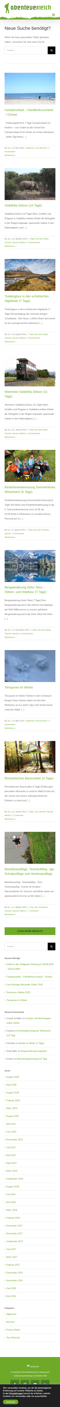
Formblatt (38, 1376)
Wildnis (23, 242)
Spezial (15, 242)
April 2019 (11, 1163)
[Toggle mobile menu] (53, 14)
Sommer (8, 242)
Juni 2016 (11, 1288)
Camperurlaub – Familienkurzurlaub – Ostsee (29, 976)
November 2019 (14, 1139)
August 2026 (12, 1077)
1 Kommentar (18, 533)
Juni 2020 (11, 1131)
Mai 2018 (11, 1202)
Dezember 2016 (14, 1272)
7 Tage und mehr (36, 239)
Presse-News (41, 721)
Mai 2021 (11, 1124)
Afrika (46, 239)
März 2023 (11, 1108)
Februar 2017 (13, 1264)
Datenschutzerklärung (23, 1376)
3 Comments (18, 815)
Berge (45, 334)
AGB (45, 1376)
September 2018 (14, 1178)
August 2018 (12, 1186)
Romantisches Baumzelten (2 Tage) (29, 778)
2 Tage (31, 812)
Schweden (43, 907)
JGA (36, 812)
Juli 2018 (10, 1194)
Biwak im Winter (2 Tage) (31, 1043)
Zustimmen (10, 1402)
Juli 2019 (10, 1147)
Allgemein (30, 148)
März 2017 (11, 1257)
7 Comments (33, 911)
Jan (8, 148)
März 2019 (11, 1171)
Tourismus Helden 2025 (18, 992)
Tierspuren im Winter (19, 687)
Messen (10, 1322)
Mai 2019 (11, 1155)
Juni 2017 (11, 1249)
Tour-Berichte (40, 148)
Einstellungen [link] (16, 1393)
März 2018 (11, 1210)
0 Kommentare (34, 242)
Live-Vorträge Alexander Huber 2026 (24, 984)
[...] (24, 136)
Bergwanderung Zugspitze (34, 1051)
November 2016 (14, 1280)
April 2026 (11, 1084)
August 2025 (12, 1092)
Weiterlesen (10, 155)
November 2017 (14, 1233)
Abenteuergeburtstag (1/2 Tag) (32, 1058)
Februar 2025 (13, 1100)
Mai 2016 (11, 1296)
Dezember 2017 (14, 1225)
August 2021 (12, 1116)
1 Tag (31, 907)
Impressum (44, 1372)
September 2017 (14, 1241)
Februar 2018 (13, 1218)
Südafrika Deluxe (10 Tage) (23, 205)
